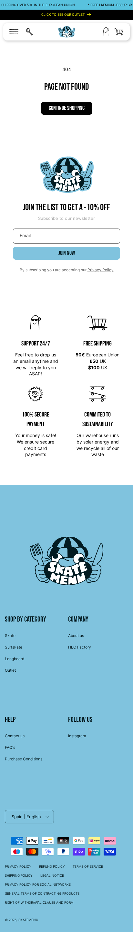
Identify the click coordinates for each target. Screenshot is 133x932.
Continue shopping (67, 108)
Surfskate (13, 647)
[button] (13, 32)
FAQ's (10, 747)
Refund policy (52, 866)
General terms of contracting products (42, 893)
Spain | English (26, 816)
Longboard (14, 658)
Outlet (10, 670)
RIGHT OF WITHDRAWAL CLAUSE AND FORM (39, 902)
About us (76, 635)
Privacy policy (18, 866)
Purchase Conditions (23, 759)
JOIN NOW (66, 253)
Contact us (15, 735)
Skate (10, 635)
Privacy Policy (100, 269)
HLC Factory (79, 647)
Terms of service (88, 866)
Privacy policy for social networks (38, 884)
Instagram (77, 735)
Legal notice (52, 875)
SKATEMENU (28, 920)
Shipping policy (19, 875)
